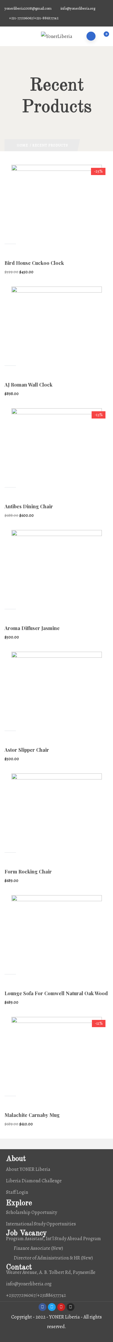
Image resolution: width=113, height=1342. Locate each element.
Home (22, 145)
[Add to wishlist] (10, 250)
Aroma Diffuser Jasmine (32, 628)
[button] (102, 37)
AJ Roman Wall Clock (28, 384)
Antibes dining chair (29, 506)
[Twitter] (52, 1307)
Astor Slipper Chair (27, 750)
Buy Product (10, 481)
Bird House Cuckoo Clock (34, 263)
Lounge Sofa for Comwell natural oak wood (56, 993)
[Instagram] (70, 1307)
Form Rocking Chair (28, 871)
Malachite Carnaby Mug (32, 1115)
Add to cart (10, 238)
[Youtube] (61, 1307)
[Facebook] (42, 1307)
